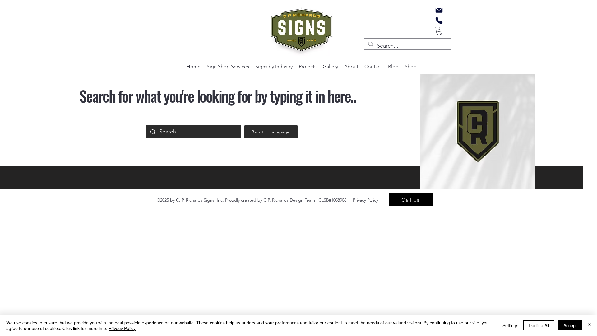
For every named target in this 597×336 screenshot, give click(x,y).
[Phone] (439, 20)
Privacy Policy (122, 328)
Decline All (539, 325)
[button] (439, 31)
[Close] (589, 325)
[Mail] (439, 10)
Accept (570, 325)
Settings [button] (510, 325)
